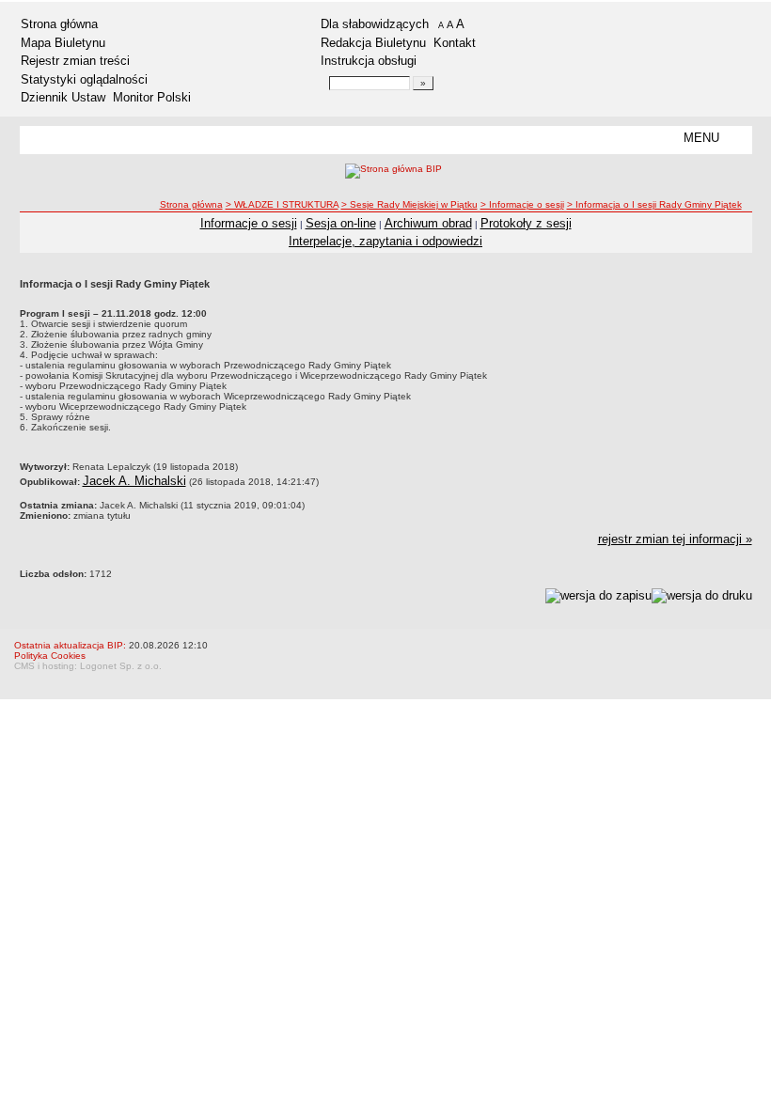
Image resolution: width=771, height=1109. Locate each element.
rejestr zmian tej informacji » (675, 539)
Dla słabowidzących (375, 24)
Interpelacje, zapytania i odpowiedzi (385, 241)
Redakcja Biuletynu (373, 43)
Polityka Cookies (50, 655)
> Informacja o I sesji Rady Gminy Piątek (654, 204)
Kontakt (454, 43)
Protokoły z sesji (526, 223)
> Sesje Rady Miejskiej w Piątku (409, 204)
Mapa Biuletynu (63, 43)
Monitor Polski (152, 97)
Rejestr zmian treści (75, 61)
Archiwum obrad (428, 223)
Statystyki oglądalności (84, 79)
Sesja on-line (341, 223)
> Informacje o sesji (522, 204)
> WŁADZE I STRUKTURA (282, 204)
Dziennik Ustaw (63, 97)
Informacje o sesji (248, 223)
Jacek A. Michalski (134, 481)
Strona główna (59, 24)
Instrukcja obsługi (369, 61)
